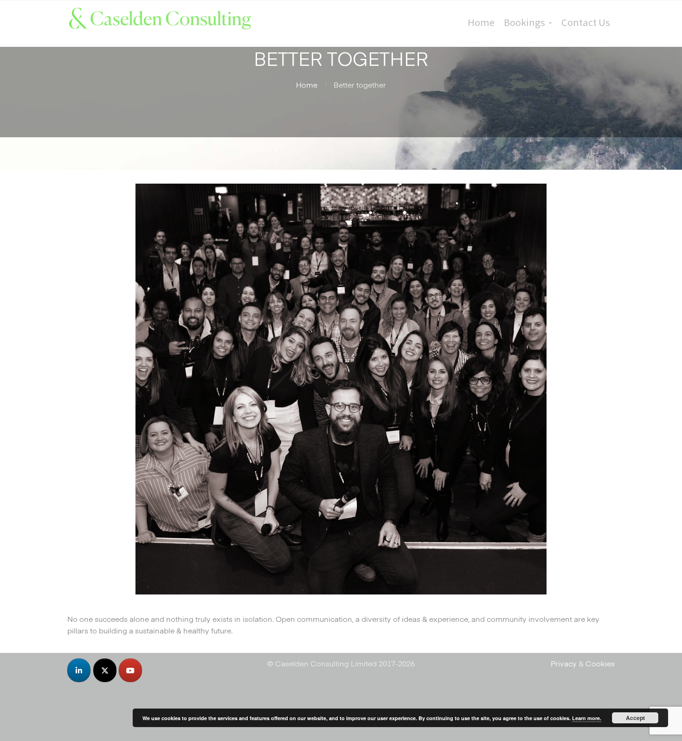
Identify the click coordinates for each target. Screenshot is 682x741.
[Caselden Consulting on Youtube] (130, 670)
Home (481, 22)
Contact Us (585, 22)
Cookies (600, 663)
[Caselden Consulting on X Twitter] (104, 670)
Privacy (564, 663)
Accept (635, 718)
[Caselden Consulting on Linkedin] (78, 670)
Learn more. (586, 718)
